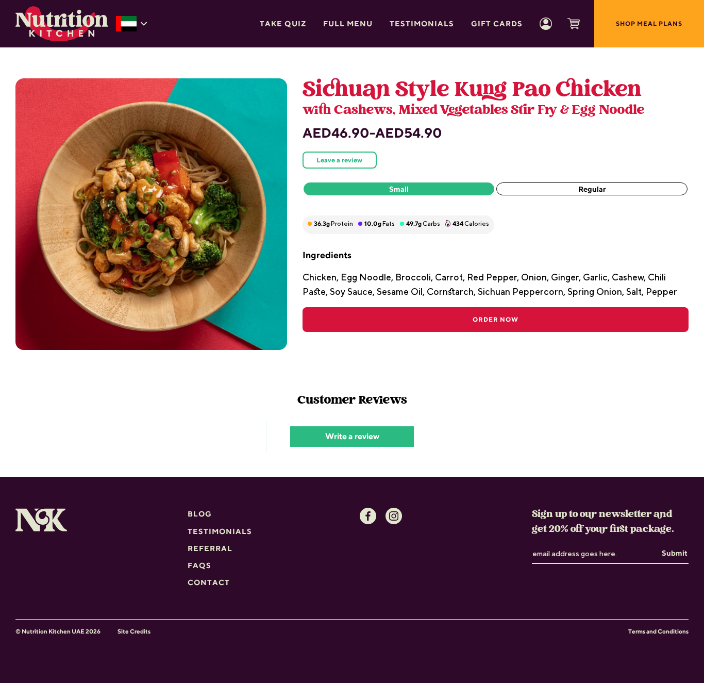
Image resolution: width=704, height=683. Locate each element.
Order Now (495, 319)
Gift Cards (497, 23)
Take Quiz (283, 23)
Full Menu (348, 23)
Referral (210, 548)
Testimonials (422, 23)
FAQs (199, 565)
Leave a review (339, 160)
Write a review (352, 436)
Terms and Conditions (658, 631)
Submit (675, 552)
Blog (200, 513)
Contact (209, 582)
